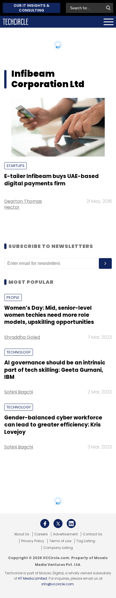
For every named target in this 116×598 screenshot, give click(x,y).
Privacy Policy (32, 541)
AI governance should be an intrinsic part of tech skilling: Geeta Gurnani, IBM (54, 370)
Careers (41, 534)
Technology (18, 352)
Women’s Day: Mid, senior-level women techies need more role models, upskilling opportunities (49, 315)
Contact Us (92, 534)
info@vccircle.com (57, 584)
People (12, 297)
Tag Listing (85, 541)
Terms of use (60, 541)
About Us (21, 534)
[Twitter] (58, 523)
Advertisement (65, 534)
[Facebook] (44, 523)
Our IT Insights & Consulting (32, 8)
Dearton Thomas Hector (23, 204)
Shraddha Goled (22, 337)
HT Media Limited (32, 578)
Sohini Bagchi (18, 392)
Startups (15, 165)
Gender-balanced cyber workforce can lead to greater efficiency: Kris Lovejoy (53, 425)
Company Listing (58, 548)
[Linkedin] (71, 523)
